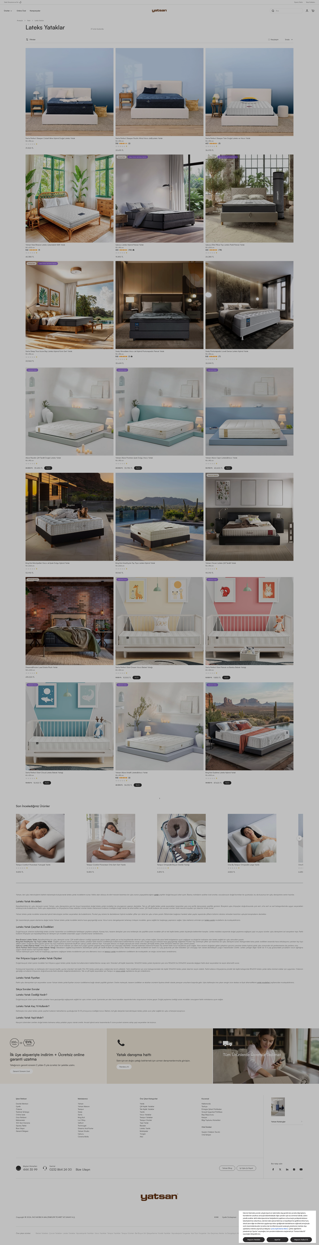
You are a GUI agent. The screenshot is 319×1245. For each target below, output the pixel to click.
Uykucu (81, 1134)
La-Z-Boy (81, 1120)
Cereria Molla (83, 1137)
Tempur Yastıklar (113, 1233)
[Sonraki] (299, 838)
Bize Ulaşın (20, 1128)
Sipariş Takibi (298, 2)
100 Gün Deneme (23, 1123)
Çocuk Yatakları (55, 1233)
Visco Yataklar (145, 1115)
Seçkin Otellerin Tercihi (211, 1132)
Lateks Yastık (145, 1128)
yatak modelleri (264, 982)
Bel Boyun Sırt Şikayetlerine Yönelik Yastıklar (152, 1233)
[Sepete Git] (313, 11)
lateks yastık (209, 920)
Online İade (20, 1115)
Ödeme (19, 1109)
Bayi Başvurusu (208, 1115)
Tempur (81, 1109)
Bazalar (143, 1126)
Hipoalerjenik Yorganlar (180, 1233)
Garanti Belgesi (22, 1131)
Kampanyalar (35, 11)
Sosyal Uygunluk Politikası (212, 1112)
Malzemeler (20, 1120)
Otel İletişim (206, 1135)
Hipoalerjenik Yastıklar (85, 1233)
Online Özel (21, 11)
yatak (156, 895)
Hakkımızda (206, 1104)
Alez (141, 1137)
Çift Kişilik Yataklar (147, 1106)
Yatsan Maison (84, 1106)
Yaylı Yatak (144, 1123)
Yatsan (80, 1104)
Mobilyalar (144, 1131)
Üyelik (18, 1106)
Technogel (82, 1126)
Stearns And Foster (85, 1128)
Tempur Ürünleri (127, 1233)
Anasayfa (20, 20)
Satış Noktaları (310, 2)
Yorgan (143, 1134)
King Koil (81, 1117)
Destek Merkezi (22, 1104)
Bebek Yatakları (42, 1233)
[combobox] (289, 39)
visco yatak (120, 971)
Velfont (80, 1123)
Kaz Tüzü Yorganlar (198, 1233)
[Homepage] (159, 10)
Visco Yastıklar (100, 1233)
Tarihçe (204, 1106)
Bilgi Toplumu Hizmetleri (211, 1120)
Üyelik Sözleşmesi (229, 1217)
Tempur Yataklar (146, 1117)
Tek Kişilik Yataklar (147, 1109)
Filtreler (33, 39)
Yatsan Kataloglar (278, 1122)
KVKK (216, 1217)
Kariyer (204, 1117)
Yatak (28, 20)
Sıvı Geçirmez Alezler (215, 1233)
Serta (80, 1115)
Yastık (142, 1112)
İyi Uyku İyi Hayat (246, 1168)
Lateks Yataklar (69, 1233)
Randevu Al (124, 1067)
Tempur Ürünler (146, 1120)
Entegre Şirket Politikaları (212, 1109)
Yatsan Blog (227, 1168)
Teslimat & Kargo (22, 1112)
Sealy (80, 1112)
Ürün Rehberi (21, 1117)
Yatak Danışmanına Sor (11, 2)
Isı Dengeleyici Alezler (233, 1233)
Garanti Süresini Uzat (21, 1071)
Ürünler (7, 11)
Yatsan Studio (83, 1131)
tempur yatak (110, 951)
